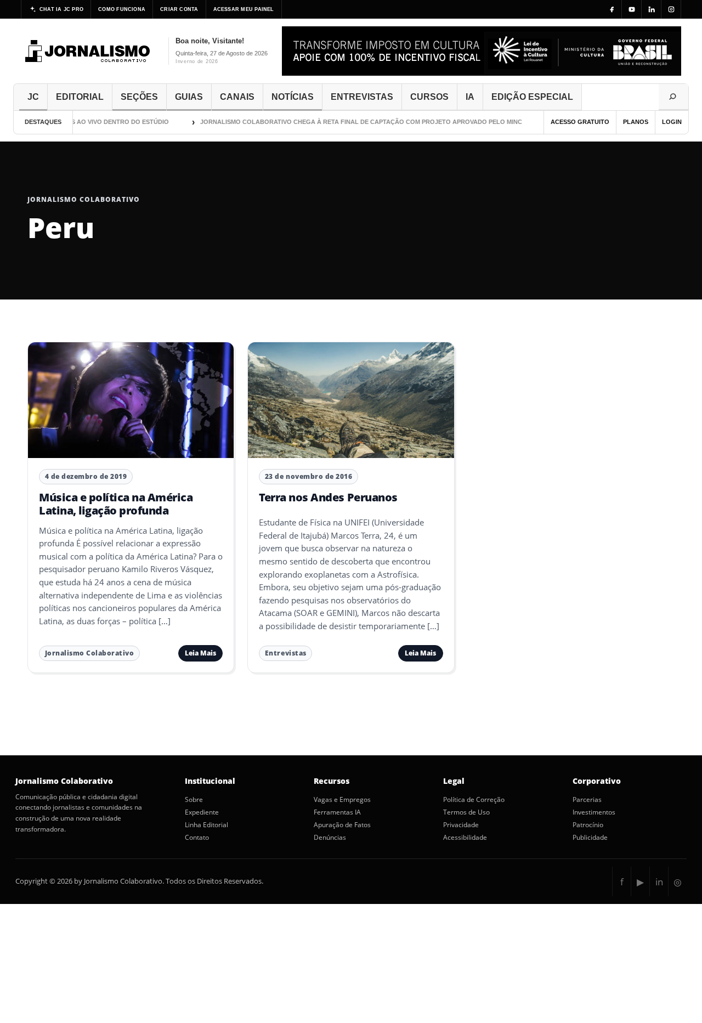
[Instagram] (671, 9)
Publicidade (590, 837)
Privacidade (461, 825)
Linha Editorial (206, 825)
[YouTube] (632, 9)
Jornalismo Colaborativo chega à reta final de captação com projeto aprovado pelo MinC (347, 121)
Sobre (194, 799)
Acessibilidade (465, 837)
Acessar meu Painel (243, 9)
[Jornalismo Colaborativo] (88, 51)
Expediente (202, 812)
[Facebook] (612, 9)
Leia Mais (200, 653)
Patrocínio (588, 825)
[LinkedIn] (651, 9)
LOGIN (672, 121)
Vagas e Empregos (342, 799)
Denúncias (330, 837)
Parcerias (587, 799)
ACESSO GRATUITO (580, 121)
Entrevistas (286, 653)
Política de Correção (474, 799)
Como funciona (121, 9)
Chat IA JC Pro (61, 9)
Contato (197, 837)
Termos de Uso (466, 812)
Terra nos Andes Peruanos (328, 497)
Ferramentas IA (337, 812)
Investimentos (594, 812)
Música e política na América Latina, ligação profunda (116, 504)
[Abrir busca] (673, 97)
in (659, 881)
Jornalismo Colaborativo (89, 653)
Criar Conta (179, 9)
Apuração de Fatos (342, 825)
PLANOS (635, 121)
